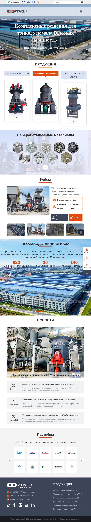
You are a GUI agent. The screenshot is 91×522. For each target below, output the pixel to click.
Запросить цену (59, 217)
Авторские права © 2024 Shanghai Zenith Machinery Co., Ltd (33, 519)
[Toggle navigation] (81, 11)
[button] (85, 97)
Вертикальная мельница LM (65, 490)
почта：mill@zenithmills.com (21, 499)
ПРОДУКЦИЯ (62, 484)
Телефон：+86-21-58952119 (21, 496)
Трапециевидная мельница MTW (67, 494)
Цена (17, 118)
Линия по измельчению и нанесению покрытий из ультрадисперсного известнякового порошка (63, 188)
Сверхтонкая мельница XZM (65, 501)
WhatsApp (15, 2)
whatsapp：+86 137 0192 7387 (22, 492)
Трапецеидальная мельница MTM (67, 505)
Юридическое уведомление (70, 519)
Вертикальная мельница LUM (66, 498)
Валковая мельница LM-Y (64, 509)
